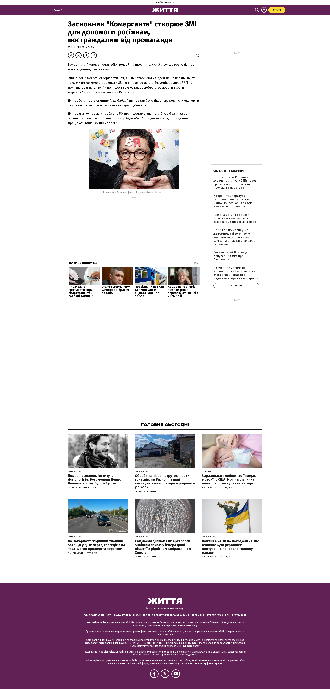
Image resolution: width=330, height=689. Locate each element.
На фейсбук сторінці (95, 118)
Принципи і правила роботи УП (210, 615)
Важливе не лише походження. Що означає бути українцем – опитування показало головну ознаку (230, 547)
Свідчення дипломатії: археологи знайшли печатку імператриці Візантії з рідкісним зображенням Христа (235, 273)
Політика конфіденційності (124, 615)
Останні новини (228, 171)
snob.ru (105, 69)
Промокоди (239, 615)
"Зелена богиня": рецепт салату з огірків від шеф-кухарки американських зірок (234, 218)
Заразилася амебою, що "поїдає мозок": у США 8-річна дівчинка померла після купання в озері (229, 479)
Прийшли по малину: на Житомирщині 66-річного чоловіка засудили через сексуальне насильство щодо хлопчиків (234, 237)
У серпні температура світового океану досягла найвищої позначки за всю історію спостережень (232, 201)
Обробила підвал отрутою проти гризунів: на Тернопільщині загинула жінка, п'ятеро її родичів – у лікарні (165, 481)
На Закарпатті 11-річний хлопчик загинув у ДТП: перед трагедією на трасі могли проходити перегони (235, 182)
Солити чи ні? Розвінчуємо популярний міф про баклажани (232, 256)
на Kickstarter (124, 92)
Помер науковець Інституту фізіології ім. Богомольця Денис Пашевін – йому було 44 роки (94, 479)
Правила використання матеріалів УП (166, 615)
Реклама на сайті (93, 615)
